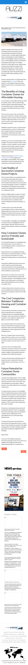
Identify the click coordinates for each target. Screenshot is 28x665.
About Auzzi (6, 632)
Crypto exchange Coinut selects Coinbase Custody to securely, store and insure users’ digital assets (13, 545)
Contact (15, 632)
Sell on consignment (21, 640)
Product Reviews (5, 636)
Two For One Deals (14, 636)
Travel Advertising (20, 634)
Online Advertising (17, 642)
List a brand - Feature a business (9, 640)
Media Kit (24, 642)
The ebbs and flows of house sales (11, 582)
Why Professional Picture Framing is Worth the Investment (12, 530)
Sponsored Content (10, 638)
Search (11, 632)
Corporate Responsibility (7, 642)
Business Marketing (23, 636)
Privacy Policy (21, 632)
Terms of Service (18, 638)
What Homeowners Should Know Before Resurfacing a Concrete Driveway (13, 605)
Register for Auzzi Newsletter (10, 634)
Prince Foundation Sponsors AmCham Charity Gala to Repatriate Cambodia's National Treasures (12, 558)
